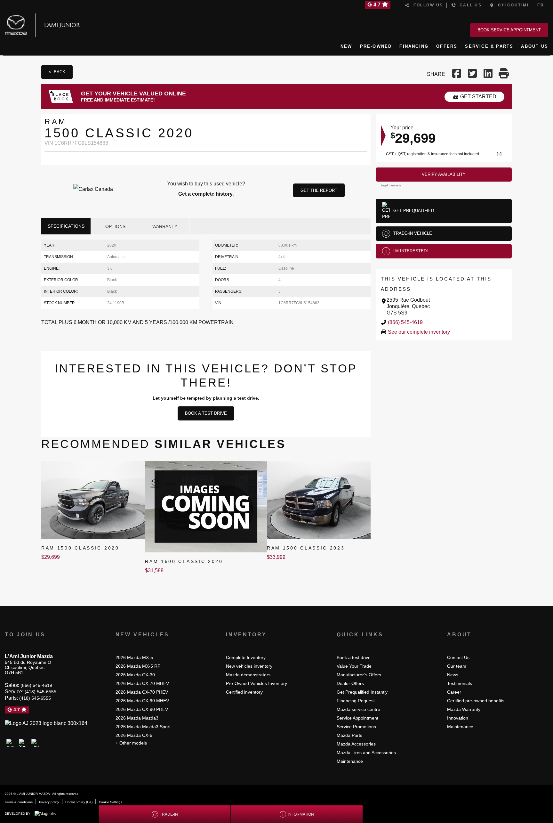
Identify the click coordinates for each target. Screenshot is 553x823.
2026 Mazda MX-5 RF (138, 666)
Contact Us (458, 657)
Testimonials (459, 683)
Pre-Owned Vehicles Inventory (256, 683)
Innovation (457, 718)
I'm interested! (410, 251)
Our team (456, 666)
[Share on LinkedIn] (488, 74)
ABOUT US (534, 46)
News (452, 674)
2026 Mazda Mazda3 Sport (143, 726)
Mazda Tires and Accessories (366, 752)
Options (115, 226)
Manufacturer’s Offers (359, 674)
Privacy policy (49, 802)
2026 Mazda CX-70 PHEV (142, 692)
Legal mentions (391, 185)
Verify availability (444, 174)
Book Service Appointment (509, 30)
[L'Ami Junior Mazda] (44, 24)
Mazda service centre (358, 709)
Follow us (426, 5)
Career (454, 692)
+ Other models (131, 743)
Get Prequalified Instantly (362, 692)
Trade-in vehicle (412, 233)
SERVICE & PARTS (489, 46)
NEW (346, 46)
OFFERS (446, 46)
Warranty (164, 226)
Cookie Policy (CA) (78, 802)
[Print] (504, 74)
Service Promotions (356, 726)
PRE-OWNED (376, 46)
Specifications (66, 226)
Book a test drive (206, 413)
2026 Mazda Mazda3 (137, 718)
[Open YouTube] (23, 743)
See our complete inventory (419, 332)
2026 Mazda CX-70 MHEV (142, 683)
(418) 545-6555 (40, 691)
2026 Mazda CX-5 (134, 735)
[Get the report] (205, 188)
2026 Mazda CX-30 (135, 674)
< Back (57, 71)
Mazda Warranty (463, 709)
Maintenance (350, 761)
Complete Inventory (246, 657)
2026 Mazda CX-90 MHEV (142, 700)
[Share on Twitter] (472, 74)
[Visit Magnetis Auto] (47, 813)
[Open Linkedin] (35, 743)
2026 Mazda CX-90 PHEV (142, 709)
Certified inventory (244, 692)
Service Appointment (357, 718)
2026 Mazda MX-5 (134, 657)
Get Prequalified (413, 210)
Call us (469, 5)
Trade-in (169, 814)
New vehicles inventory (249, 666)
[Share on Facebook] (457, 74)
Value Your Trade (354, 666)
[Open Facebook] (10, 743)
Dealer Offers (350, 683)
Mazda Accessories (356, 743)
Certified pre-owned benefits (475, 700)
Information (301, 814)
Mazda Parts (349, 735)
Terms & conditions (19, 802)
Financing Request (356, 700)
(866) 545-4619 (405, 322)
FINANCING (414, 46)
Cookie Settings (110, 802)
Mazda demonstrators (248, 674)
